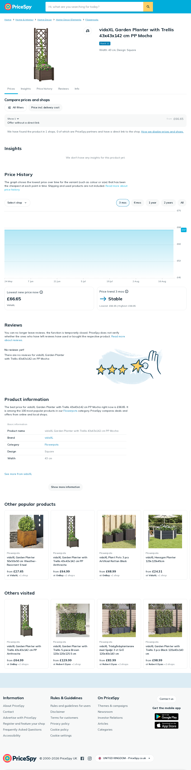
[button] (15, 107)
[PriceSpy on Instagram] (89, 758)
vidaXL (49, 437)
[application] (95, 246)
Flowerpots (91, 19)
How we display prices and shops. (162, 131)
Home (7, 19)
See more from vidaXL (18, 474)
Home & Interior (24, 19)
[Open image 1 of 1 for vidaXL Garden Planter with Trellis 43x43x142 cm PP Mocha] (44, 55)
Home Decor (44, 19)
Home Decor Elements (69, 19)
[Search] (148, 7)
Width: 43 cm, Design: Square (117, 50)
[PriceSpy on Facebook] (82, 758)
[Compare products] (88, 31)
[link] (26, 545)
